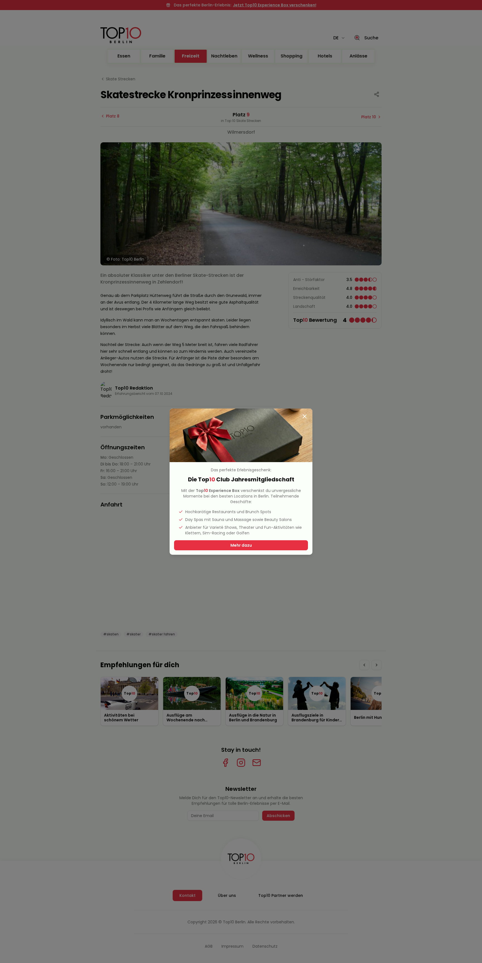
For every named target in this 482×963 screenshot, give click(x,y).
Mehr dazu (241, 545)
